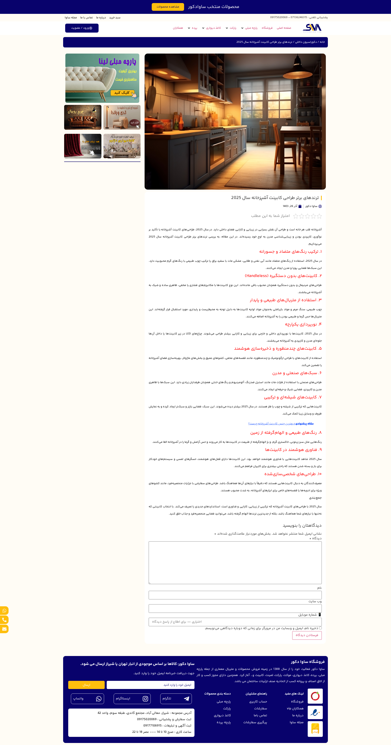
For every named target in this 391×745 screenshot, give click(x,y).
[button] (249, 28)
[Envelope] (4, 629)
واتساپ (78, 698)
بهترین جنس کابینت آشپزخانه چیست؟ (271, 424)
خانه (322, 42)
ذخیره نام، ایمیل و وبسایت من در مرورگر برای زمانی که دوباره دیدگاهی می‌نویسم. (261, 628)
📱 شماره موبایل (310, 615)
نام (319, 588)
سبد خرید (115, 18)
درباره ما (101, 18)
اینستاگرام (123, 698)
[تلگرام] (186, 699)
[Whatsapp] (4, 610)
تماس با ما (86, 18)
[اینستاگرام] (145, 699)
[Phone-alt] (4, 619)
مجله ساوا (71, 18)
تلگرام (167, 698)
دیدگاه (315, 538)
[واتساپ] (99, 699)
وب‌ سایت (315, 601)
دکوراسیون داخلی (306, 42)
